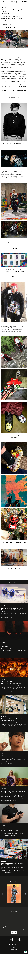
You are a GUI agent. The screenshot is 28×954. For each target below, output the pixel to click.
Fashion (3, 7)
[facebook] (4, 27)
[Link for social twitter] (9, 944)
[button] (25, 158)
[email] (2, 27)
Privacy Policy (21, 929)
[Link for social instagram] (15, 944)
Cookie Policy (14, 951)
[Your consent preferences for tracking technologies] (25, 952)
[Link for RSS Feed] (18, 944)
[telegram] (15, 27)
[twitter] (11, 27)
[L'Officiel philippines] (14, 2)
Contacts (14, 947)
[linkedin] (8, 27)
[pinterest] (6, 27)
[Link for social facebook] (12, 944)
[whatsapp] (13, 27)
